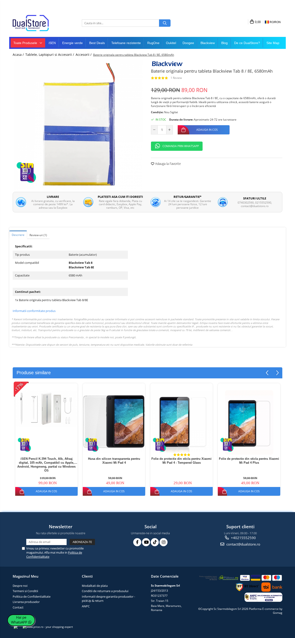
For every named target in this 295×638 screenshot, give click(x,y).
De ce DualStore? (247, 43)
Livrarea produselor (26, 602)
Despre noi (20, 586)
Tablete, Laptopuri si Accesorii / (50, 54)
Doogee (188, 43)
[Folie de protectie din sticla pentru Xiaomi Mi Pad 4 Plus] (249, 422)
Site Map (272, 43)
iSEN (52, 43)
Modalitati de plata (95, 586)
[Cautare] (165, 23)
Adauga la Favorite (167, 163)
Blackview (208, 43)
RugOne (153, 43)
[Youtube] (146, 542)
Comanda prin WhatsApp (180, 146)
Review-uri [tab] (38, 235)
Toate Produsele (25, 43)
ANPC (86, 606)
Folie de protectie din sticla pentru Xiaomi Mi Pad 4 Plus (249, 460)
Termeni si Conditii (25, 591)
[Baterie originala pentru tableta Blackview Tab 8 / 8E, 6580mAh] (78, 125)
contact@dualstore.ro (242, 544)
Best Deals (97, 43)
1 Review (176, 78)
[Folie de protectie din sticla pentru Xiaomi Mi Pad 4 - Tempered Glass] (181, 421)
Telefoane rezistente (126, 43)
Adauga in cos (207, 130)
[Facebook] (137, 542)
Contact (18, 607)
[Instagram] (163, 542)
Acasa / (19, 54)
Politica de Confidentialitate (31, 596)
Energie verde (72, 43)
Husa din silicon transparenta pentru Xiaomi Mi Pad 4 (114, 460)
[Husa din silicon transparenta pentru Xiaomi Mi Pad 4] (114, 421)
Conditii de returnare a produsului (105, 591)
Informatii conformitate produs (34, 311)
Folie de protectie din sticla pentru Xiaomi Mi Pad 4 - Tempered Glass (181, 460)
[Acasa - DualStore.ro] (36, 23)
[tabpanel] (78, 125)
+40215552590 (243, 537)
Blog (224, 43)
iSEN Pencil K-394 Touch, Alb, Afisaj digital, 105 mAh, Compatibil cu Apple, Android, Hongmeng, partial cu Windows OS (46, 464)
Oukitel (171, 43)
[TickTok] (155, 542)
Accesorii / (84, 54)
